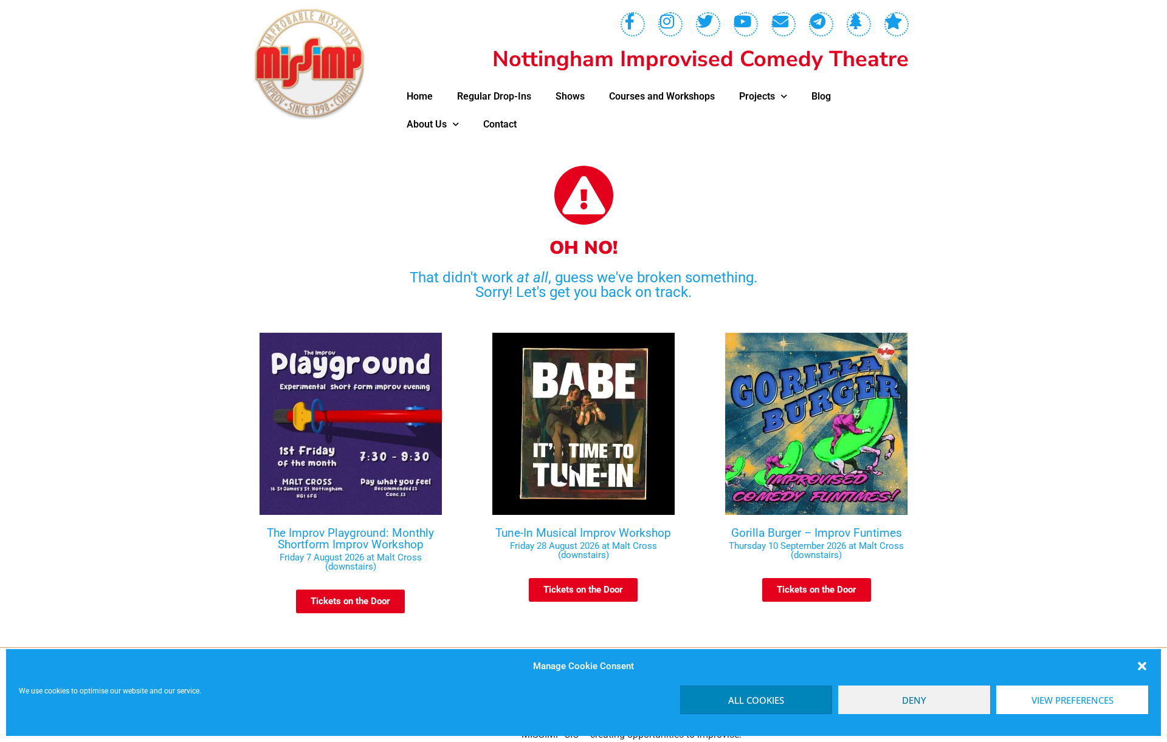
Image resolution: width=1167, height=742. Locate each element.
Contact (500, 124)
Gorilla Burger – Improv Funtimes (816, 533)
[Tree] (859, 24)
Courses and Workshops (662, 96)
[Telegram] (821, 24)
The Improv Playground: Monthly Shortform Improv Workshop (350, 538)
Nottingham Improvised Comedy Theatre (700, 59)
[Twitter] (708, 24)
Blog (821, 96)
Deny (914, 700)
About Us (427, 124)
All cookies (756, 700)
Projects (757, 96)
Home (420, 96)
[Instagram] (670, 24)
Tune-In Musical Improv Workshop (583, 533)
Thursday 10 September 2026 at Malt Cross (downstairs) (816, 550)
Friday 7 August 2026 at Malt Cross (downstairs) (351, 562)
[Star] (896, 24)
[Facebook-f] (633, 24)
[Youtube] (746, 24)
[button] (1142, 666)
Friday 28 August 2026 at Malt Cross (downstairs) (583, 550)
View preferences (1072, 700)
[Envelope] (783, 24)
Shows (570, 96)
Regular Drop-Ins (494, 96)
